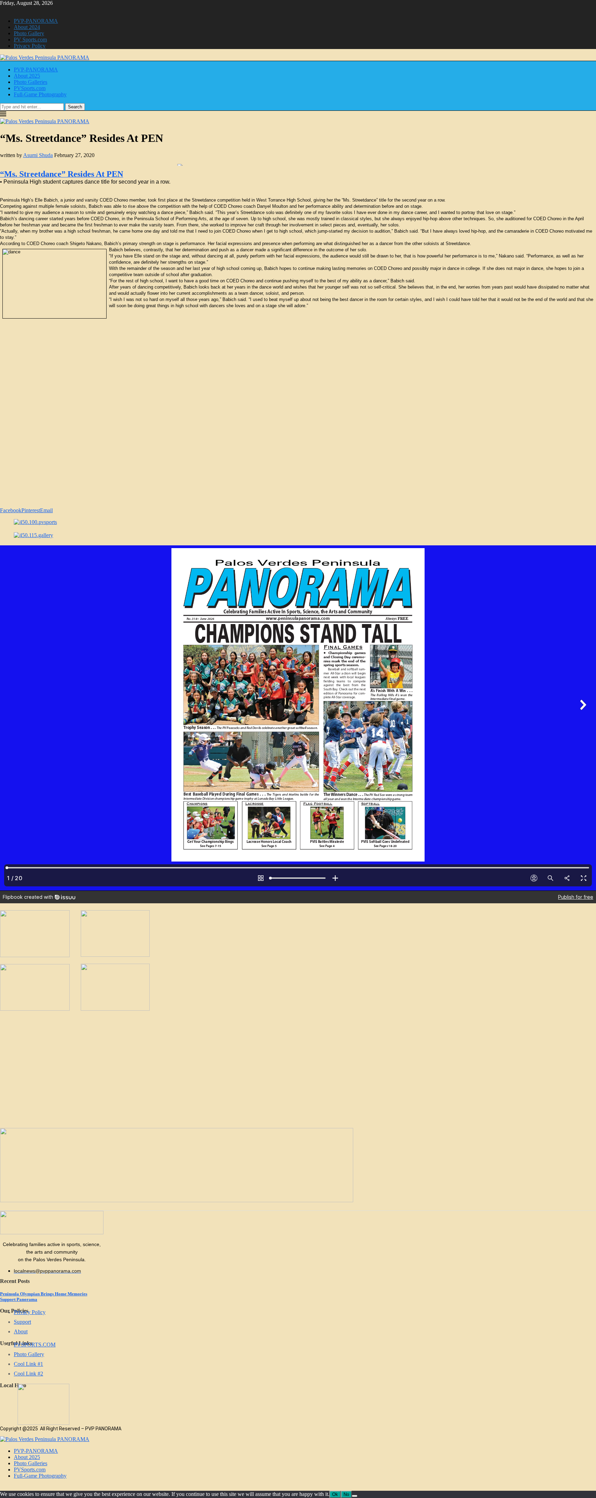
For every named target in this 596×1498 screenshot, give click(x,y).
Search (75, 106)
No (346, 1494)
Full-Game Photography (40, 94)
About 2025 (27, 76)
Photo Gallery (29, 33)
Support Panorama (18, 1299)
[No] (354, 1496)
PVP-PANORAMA (36, 21)
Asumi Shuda (38, 155)
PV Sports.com (30, 39)
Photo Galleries (30, 82)
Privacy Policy (30, 46)
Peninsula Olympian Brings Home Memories (43, 1293)
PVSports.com (30, 88)
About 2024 (27, 27)
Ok (335, 1494)
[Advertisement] (316, 362)
